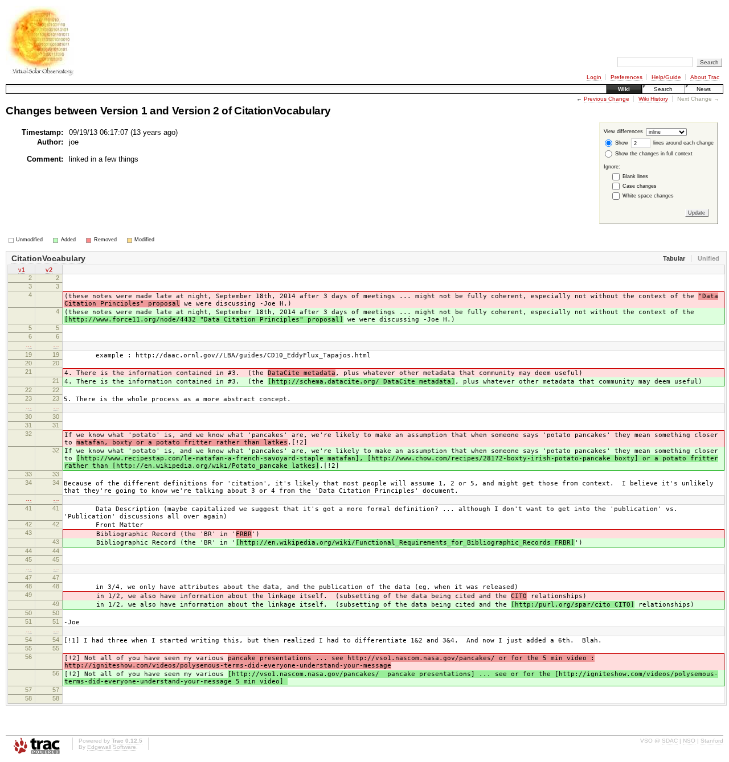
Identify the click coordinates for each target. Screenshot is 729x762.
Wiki (624, 89)
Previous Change (606, 99)
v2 (49, 269)
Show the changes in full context (653, 153)
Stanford (712, 741)
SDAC (670, 741)
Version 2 (195, 111)
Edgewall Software (111, 747)
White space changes (648, 196)
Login (594, 77)
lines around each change (683, 143)
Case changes (639, 186)
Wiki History (653, 99)
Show (620, 143)
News (704, 89)
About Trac (704, 77)
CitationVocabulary (282, 111)
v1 (21, 269)
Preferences (626, 77)
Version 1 (124, 111)
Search (663, 89)
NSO (689, 741)
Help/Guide (666, 77)
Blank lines (635, 176)
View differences (623, 132)
